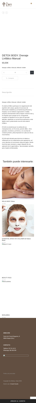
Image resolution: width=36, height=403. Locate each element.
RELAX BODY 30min (8, 201)
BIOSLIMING (6, 315)
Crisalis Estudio (14, 384)
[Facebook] (4, 326)
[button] (10, 78)
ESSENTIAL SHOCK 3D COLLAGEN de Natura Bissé (16, 239)
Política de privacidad (9, 373)
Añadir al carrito (18, 401)
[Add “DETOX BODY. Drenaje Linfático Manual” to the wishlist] (32, 72)
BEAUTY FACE (6, 277)
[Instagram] (6, 326)
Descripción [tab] (7, 92)
